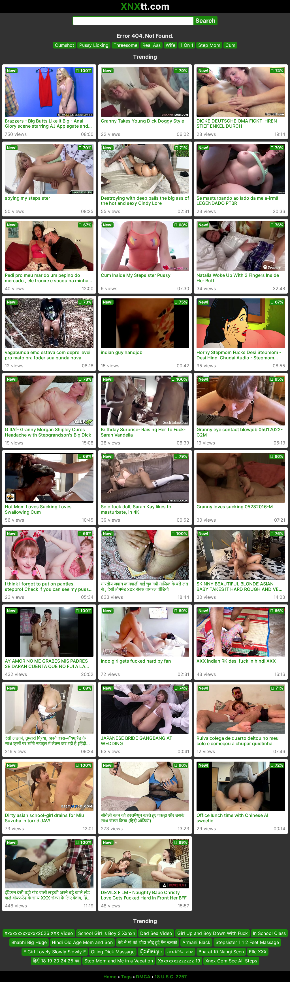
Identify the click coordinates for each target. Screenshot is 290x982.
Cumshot (64, 45)
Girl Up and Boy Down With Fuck (212, 933)
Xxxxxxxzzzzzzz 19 (179, 961)
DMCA (143, 976)
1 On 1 (186, 45)
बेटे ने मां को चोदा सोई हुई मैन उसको (147, 942)
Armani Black (196, 942)
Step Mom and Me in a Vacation (118, 961)
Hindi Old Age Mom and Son (82, 942)
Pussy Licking (93, 45)
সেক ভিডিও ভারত (180, 951)
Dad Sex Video (156, 933)
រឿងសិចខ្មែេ (151, 951)
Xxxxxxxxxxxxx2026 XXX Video (39, 933)
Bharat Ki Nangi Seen (221, 951)
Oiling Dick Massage (113, 951)
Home (110, 976)
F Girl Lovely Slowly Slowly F (55, 951)
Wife (170, 45)
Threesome (125, 45)
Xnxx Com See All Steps (231, 961)
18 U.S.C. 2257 (171, 976)
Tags (126, 976)
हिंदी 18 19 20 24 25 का (56, 961)
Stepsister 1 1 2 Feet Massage (247, 942)
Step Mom (209, 45)
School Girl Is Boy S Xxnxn (106, 933)
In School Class (269, 933)
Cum (230, 45)
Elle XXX (257, 951)
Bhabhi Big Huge (29, 942)
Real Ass (151, 45)
